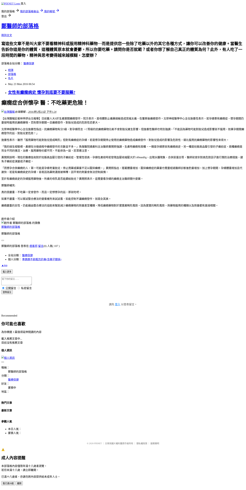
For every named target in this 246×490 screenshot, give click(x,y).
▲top (4, 265)
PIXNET (98, 443)
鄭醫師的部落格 (20, 26)
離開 (19, 483)
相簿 (10, 70)
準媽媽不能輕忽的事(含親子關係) (41, 259)
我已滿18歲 (8, 483)
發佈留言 (7, 292)
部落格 (12, 74)
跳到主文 (6, 35)
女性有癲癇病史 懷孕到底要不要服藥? (41, 92)
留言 (41, 246)
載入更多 (7, 272)
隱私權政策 (141, 443)
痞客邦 (33, 246)
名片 (10, 78)
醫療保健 (28, 63)
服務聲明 (154, 443)
